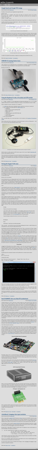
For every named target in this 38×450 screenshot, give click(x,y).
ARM (5, 106)
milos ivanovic (7, 2)
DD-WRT (10, 322)
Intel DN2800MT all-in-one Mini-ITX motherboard (14, 298)
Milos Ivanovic (12, 62)
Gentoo (31, 62)
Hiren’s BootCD (17, 187)
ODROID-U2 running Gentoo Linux (10, 61)
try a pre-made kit (16, 214)
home (2, 4)
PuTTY (34, 247)
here (7, 237)
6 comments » (18, 411)
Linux (36, 62)
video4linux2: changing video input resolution (13, 414)
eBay (21, 418)
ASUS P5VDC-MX (11, 333)
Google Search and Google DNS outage (11, 8)
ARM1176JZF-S (20, 107)
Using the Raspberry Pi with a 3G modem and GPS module (17, 97)
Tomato (18, 322)
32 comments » (14, 161)
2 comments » (13, 445)
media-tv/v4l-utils (17, 423)
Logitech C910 (11, 418)
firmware (32, 321)
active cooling (10, 362)
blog (7, 4)
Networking (10, 58)
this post (19, 235)
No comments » (15, 58)
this (27, 211)
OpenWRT (14, 322)
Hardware (33, 62)
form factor (34, 359)
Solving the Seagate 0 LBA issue (9, 163)
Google (6, 58)
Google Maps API (33, 152)
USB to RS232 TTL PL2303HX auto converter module (13, 240)
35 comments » (12, 295)
